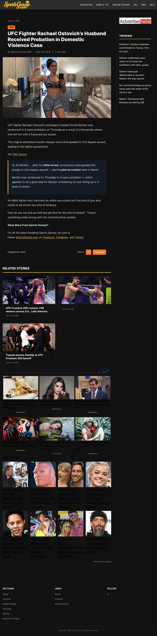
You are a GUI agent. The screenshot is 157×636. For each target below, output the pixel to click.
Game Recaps (9, 604)
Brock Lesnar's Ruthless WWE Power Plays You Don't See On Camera (42, 498)
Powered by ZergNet (102, 562)
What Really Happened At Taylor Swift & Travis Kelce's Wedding (68, 498)
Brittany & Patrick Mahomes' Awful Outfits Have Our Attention (70, 548)
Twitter (79, 237)
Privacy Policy (62, 604)
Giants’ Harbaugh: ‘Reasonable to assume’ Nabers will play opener (131, 75)
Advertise (86, 5)
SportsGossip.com (27, 237)
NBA (143, 5)
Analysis (7, 599)
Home (10, 21)
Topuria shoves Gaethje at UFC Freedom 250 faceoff (24, 356)
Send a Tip (102, 5)
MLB (152, 5)
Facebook (49, 237)
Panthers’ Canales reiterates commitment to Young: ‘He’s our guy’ (134, 48)
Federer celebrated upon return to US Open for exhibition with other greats (134, 61)
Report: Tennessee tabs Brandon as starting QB (131, 101)
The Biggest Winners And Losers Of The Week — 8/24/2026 (40, 548)
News (5, 594)
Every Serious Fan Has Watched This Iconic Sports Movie (13, 498)
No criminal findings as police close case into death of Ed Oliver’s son (135, 89)
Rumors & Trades (11, 618)
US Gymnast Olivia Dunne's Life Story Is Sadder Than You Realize (98, 498)
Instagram (62, 237)
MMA (17, 21)
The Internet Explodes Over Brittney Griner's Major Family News (15, 548)
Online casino (121, 5)
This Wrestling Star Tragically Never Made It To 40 (97, 545)
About (58, 594)
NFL (136, 5)
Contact (59, 599)
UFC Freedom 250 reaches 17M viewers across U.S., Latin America (26, 309)
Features (7, 609)
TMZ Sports (19, 154)
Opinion (6, 613)
